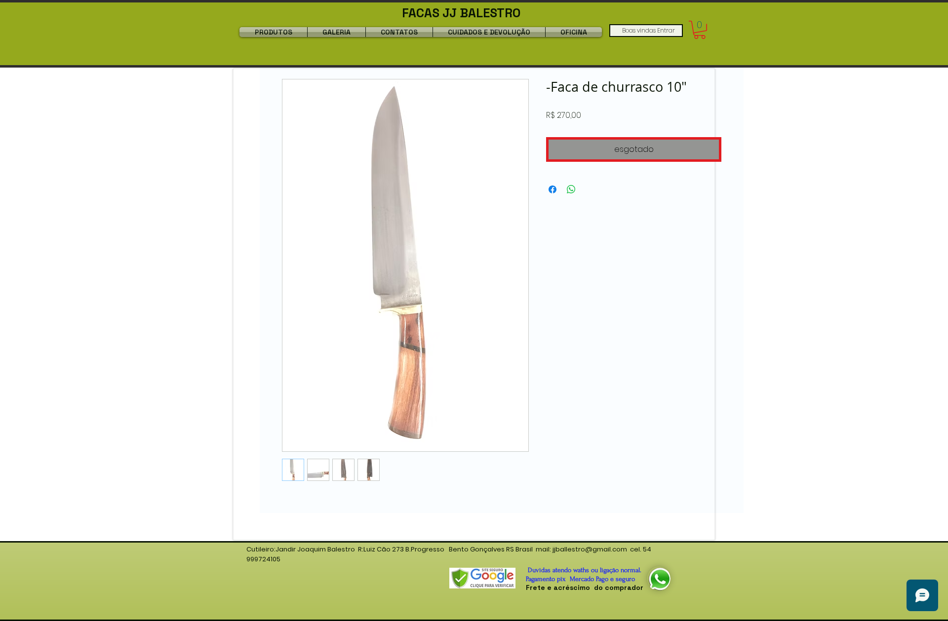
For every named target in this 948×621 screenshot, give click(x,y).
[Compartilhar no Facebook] (552, 189)
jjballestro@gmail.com (590, 549)
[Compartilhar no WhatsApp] (571, 189)
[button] (700, 30)
